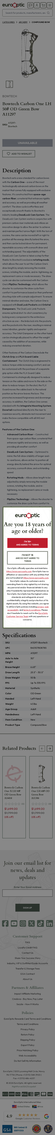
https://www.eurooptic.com (19, 571)
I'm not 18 (27, 557)
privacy (40, 606)
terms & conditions (32, 610)
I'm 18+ (27, 543)
